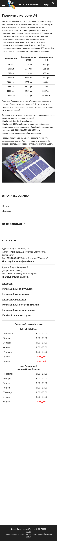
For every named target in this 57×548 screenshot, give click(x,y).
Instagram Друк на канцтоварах (18, 310)
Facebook (35, 127)
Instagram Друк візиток (14, 299)
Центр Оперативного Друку (33, 4)
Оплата (5, 206)
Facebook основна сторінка (17, 315)
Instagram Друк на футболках (17, 289)
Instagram (24, 127)
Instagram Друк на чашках (15, 294)
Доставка (6, 211)
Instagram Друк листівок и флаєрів (20, 305)
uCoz (29, 531)
